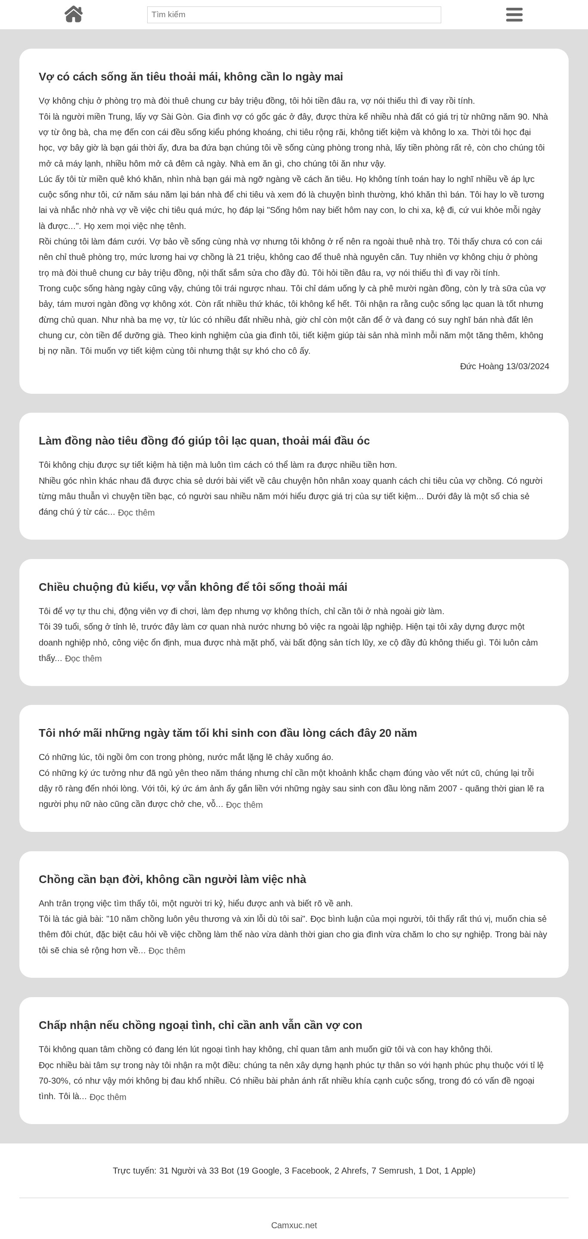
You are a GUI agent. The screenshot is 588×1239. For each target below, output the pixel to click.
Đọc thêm (136, 512)
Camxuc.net (294, 1225)
